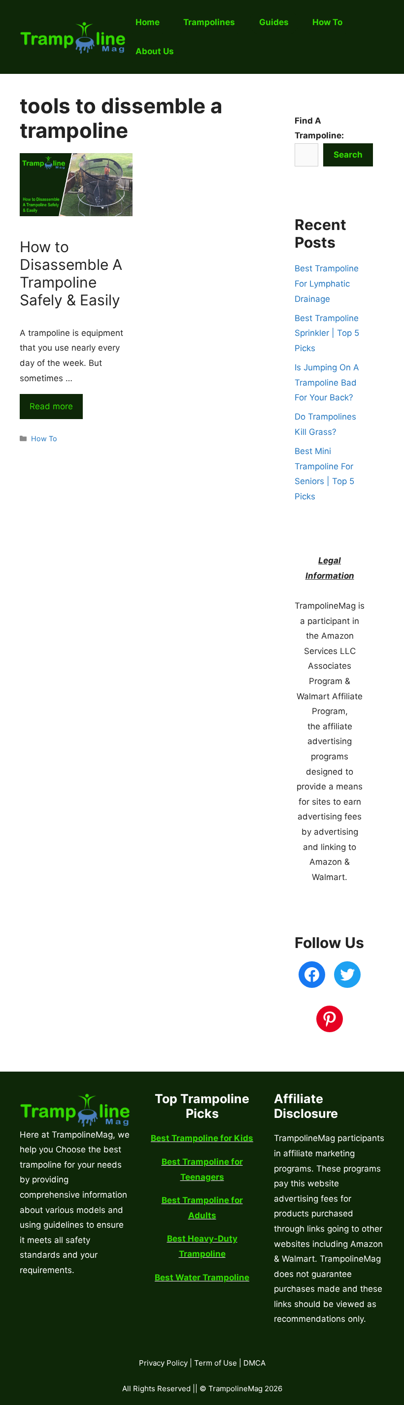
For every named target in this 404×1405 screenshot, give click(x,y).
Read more (51, 406)
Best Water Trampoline (202, 1277)
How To (44, 438)
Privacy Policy (163, 1363)
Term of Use (215, 1363)
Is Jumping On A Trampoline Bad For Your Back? (327, 382)
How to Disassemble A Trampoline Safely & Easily (71, 273)
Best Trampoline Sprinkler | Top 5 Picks (327, 333)
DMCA (254, 1363)
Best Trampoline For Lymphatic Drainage (327, 283)
